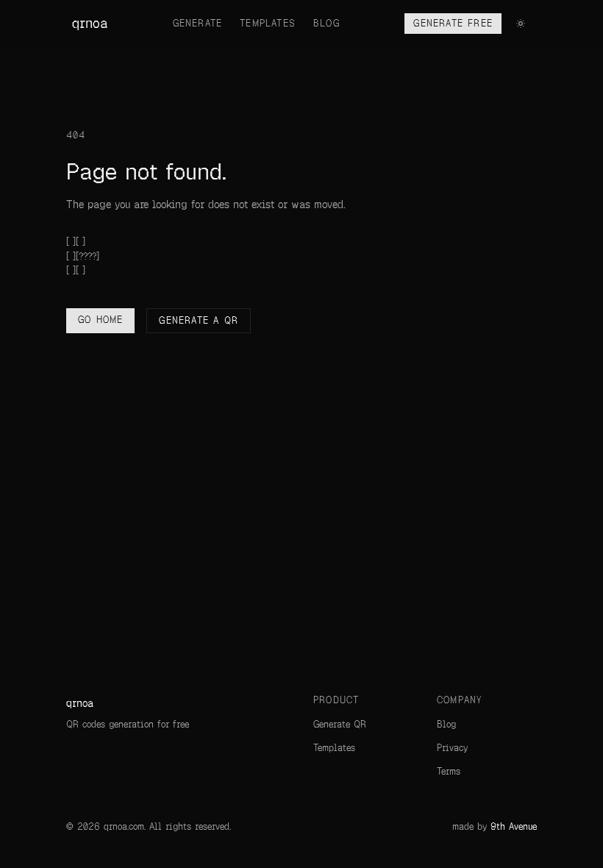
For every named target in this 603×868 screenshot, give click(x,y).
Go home (100, 320)
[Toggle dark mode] (520, 23)
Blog (326, 23)
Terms (448, 772)
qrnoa (89, 23)
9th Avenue (513, 827)
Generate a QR (198, 321)
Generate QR (339, 724)
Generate (198, 23)
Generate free (453, 23)
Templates (268, 23)
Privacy (452, 748)
